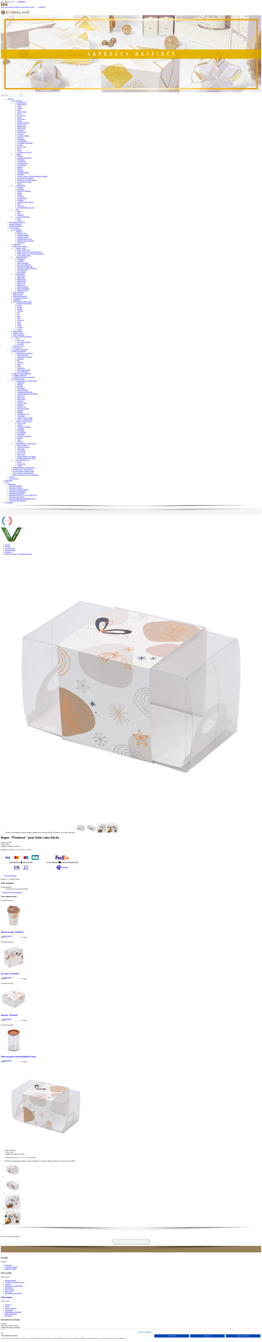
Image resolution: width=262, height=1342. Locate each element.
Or (18, 314)
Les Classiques (15, 230)
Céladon (20, 425)
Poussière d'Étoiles (23, 123)
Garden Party (21, 161)
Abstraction (21, 368)
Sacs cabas (20, 340)
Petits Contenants (18, 335)
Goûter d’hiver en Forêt (24, 418)
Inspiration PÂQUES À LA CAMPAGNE (23, 495)
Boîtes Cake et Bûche (20, 246)
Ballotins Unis (21, 233)
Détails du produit (10, 876)
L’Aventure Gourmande (25, 143)
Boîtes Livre (21, 285)
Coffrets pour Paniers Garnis (22, 302)
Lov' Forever (21, 453)
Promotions (8, 1265)
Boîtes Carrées (19, 248)
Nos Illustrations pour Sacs (25, 207)
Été (16, 209)
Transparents (17, 348)
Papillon (20, 167)
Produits (9, 99)
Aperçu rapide (6, 936)
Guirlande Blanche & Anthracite (27, 394)
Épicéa (19, 113)
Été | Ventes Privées (21, 460)
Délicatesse (20, 449)
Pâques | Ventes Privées (22, 421)
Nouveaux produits (11, 1267)
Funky (19, 106)
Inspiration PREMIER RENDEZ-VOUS (22, 499)
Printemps (20, 359)
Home (7, 482)
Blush (19, 211)
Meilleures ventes (10, 1269)
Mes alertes (8, 1316)
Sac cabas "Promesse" (10, 973)
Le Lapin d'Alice (22, 163)
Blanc (19, 316)
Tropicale (20, 442)
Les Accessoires (14, 228)
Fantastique (21, 383)
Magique (20, 386)
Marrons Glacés (18, 333)
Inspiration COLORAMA (17, 491)
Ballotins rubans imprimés (25, 241)
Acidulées (20, 261)
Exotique (20, 156)
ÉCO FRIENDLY (23, 372)
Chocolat (20, 311)
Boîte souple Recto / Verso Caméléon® (25, 475)
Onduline (20, 405)
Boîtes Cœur (21, 283)
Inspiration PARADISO (17, 493)
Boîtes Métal (19, 274)
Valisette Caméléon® (20, 375)
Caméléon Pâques (23, 172)
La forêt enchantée (23, 136)
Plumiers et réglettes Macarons (27, 268)
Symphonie (21, 160)
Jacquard (20, 134)
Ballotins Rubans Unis (24, 239)
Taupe (19, 324)
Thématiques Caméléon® (23, 353)
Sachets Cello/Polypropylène (22, 337)
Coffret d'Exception (23, 447)
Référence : (4, 879)
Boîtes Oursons (18, 294)
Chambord (20, 189)
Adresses (8, 1305)
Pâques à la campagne (24, 436)
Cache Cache (21, 423)
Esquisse (20, 145)
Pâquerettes (21, 434)
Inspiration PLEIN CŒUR (17, 501)
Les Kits (11, 477)
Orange (19, 309)
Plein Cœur (21, 454)
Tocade (19, 193)
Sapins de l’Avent (19, 346)
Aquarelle (20, 215)
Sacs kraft (20, 344)
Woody (19, 150)
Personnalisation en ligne (17, 222)
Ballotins (17, 231)
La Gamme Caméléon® (18, 349)
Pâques (17, 154)
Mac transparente (22, 263)
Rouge (19, 305)
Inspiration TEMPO (15, 486)
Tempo (19, 117)
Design (19, 466)
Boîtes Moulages (18, 292)
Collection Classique (23, 427)
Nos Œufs (20, 174)
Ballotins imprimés (23, 235)
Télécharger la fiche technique (11, 892)
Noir (18, 318)
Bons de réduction (11, 1308)
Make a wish (21, 125)
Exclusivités (9, 502)
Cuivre (19, 329)
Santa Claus (21, 397)
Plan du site (8, 1291)
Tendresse (20, 200)
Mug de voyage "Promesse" (12, 932)
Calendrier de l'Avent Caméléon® (24, 377)
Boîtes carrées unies (23, 250)
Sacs (16, 338)
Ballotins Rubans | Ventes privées (24, 467)
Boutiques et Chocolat (24, 357)
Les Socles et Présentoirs (25, 178)
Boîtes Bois (17, 244)
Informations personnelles (13, 1312)
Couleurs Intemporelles (22, 303)
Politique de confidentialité (144, 1332)
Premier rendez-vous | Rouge (26, 456)
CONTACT (21, 2)
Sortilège (20, 187)
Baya (19, 213)
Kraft (19, 322)
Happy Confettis (22, 390)
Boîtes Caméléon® (19, 351)
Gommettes (21, 431)
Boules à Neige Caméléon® (22, 373)
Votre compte (6, 1297)
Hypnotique (21, 388)
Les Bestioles (21, 432)
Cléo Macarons (22, 270)
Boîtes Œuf (20, 278)
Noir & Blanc (21, 272)
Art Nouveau (21, 165)
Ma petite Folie (22, 198)
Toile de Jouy (21, 128)
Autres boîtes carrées (24, 255)
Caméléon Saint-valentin (25, 202)
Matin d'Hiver (21, 104)
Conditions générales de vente (14, 1282)
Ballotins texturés (22, 237)
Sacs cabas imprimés (23, 342)
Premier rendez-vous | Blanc (26, 458)
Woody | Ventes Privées (24, 419)
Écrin (19, 149)
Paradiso (20, 438)
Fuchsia (19, 307)
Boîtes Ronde (21, 281)
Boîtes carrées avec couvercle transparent (30, 254)
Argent (19, 325)
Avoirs (7, 1306)
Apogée (19, 108)
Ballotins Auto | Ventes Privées (23, 469)
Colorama (20, 171)
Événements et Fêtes (23, 370)
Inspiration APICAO (15, 488)
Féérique (20, 384)
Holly (19, 110)
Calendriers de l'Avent (24, 152)
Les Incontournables (21, 217)
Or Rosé (20, 327)
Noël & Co (20, 396)
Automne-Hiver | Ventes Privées (25, 381)
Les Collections (15, 101)
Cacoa (19, 462)
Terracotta (20, 130)
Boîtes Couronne (22, 287)
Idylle (19, 204)
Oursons (20, 220)
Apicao (19, 184)
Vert (18, 313)
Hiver (19, 364)
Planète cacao (21, 126)
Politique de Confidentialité (14, 1286)
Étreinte (19, 195)
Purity (19, 440)
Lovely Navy (21, 451)
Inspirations (10, 484)
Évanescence (21, 464)
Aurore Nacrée (22, 403)
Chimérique (21, 139)
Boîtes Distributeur (23, 289)
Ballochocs (20, 243)
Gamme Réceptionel (15, 226)
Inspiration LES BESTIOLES (18, 490)
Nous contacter (10, 1289)
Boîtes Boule (21, 279)
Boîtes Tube (21, 276)
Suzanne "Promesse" (10, 1015)
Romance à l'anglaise (24, 191)
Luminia (20, 401)
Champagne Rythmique (24, 392)
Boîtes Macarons (20, 257)
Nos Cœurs (21, 206)
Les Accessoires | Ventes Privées (23, 471)
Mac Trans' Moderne (24, 265)
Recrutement (9, 1288)
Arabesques (21, 259)
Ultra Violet (21, 119)
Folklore (20, 169)
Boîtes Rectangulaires (20, 296)
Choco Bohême (22, 141)
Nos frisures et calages (24, 182)
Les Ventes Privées (16, 379)
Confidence (21, 196)
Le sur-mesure (13, 478)
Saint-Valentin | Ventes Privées (24, 443)
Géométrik (20, 429)
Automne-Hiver (20, 102)
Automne (20, 362)
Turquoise (20, 320)
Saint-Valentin (19, 185)
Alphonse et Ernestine (24, 158)
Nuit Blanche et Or (23, 414)
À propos (8, 1284)
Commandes (9, 1310)
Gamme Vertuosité (15, 224)
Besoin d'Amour (22, 445)
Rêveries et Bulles (23, 408)
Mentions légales (10, 1280)
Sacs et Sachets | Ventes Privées (23, 473)
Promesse (20, 137)
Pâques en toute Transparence (26, 180)
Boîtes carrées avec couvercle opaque (29, 252)
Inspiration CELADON (16, 497)
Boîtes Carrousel (22, 290)
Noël (18, 366)
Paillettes (20, 412)
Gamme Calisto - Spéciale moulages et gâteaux (32, 176)
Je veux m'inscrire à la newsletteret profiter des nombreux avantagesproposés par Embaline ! (131, 1241)
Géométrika (21, 416)
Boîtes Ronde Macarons (25, 266)
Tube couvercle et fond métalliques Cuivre (18, 1056)
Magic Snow (21, 399)
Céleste (19, 121)
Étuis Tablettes (18, 331)
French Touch (21, 132)
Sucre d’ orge (21, 147)
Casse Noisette (22, 112)
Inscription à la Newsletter (13, 1293)
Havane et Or (21, 407)
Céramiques (17, 300)
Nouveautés (9, 480)
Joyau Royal (21, 115)
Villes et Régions (22, 355)
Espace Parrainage (11, 1314)
